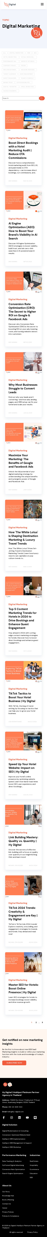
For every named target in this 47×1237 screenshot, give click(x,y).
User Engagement (26, 74)
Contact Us (6, 1204)
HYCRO (23, 65)
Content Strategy (10, 65)
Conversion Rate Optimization (13, 1169)
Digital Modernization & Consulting (15, 1131)
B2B (31, 1177)
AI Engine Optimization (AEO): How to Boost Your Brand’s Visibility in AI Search (23, 231)
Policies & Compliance (10, 1216)
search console (27, 78)
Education (34, 1173)
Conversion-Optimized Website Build (16, 1135)
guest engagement (10, 78)
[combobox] (20, 98)
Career (4, 1208)
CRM (28, 53)
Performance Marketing (11, 61)
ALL (4, 53)
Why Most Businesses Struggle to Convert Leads (23, 388)
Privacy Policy (32, 1232)
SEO (35, 53)
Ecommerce (34, 1169)
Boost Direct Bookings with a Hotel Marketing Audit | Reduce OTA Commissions (23, 150)
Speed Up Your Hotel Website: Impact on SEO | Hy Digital (22, 767)
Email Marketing (27, 86)
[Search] (42, 98)
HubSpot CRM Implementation (13, 1139)
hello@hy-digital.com (15, 1112)
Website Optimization (29, 61)
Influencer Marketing (11, 70)
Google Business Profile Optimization (11, 91)
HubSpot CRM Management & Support (17, 1143)
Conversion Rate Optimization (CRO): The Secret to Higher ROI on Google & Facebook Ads (22, 311)
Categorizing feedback (24, 82)
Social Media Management (29, 57)
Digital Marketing (17, 53)
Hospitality (34, 1165)
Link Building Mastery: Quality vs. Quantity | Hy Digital (23, 841)
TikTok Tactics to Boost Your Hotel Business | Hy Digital (22, 697)
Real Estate (34, 1161)
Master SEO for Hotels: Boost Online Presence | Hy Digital (23, 988)
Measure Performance (29, 70)
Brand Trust (8, 82)
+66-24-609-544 (15, 1107)
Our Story (6, 1192)
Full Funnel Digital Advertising (13, 1165)
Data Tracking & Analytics (12, 1161)
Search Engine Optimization (12, 1173)
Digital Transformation (11, 86)
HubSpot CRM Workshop (11, 1147)
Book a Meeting (8, 1200)
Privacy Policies (8, 1212)
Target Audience (9, 74)
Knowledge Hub (8, 1196)
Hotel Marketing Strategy (11, 57)
